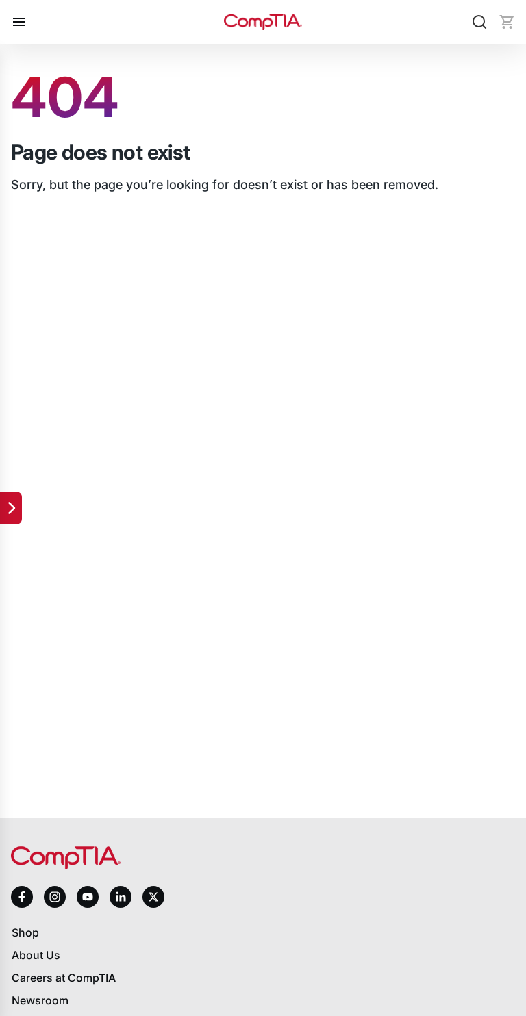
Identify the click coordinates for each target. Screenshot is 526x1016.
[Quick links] (11, 508)
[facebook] (22, 897)
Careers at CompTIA (64, 978)
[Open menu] (19, 22)
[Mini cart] (507, 22)
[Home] (263, 22)
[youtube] (88, 897)
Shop (25, 932)
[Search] (479, 22)
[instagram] (55, 897)
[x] (153, 897)
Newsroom (40, 1000)
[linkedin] (121, 896)
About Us (36, 955)
